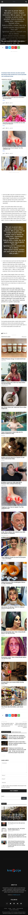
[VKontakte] (17, 903)
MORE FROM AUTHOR (16, 732)
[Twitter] (10, 903)
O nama (13, 908)
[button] (26, 2)
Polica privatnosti (20, 908)
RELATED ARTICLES (6, 732)
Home (2, 4)
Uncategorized (7, 4)
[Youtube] (21, 903)
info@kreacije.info (16, 894)
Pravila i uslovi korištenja (14, 909)
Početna (5, 908)
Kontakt (9, 908)
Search (2, 796)
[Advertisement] (14, 61)
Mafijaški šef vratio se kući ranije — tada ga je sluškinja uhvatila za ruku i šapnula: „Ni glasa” (17, 743)
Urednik (3, 43)
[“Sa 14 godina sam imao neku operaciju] (4, 824)
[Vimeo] (14, 903)
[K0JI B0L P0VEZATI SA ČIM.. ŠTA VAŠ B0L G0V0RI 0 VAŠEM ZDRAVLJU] (4, 830)
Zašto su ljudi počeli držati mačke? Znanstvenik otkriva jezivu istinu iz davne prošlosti (21, 725)
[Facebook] (7, 903)
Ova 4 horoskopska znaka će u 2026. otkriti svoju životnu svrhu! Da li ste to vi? (7, 725)
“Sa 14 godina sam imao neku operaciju (16, 823)
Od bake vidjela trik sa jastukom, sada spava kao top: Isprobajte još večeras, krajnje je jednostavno (16, 737)
